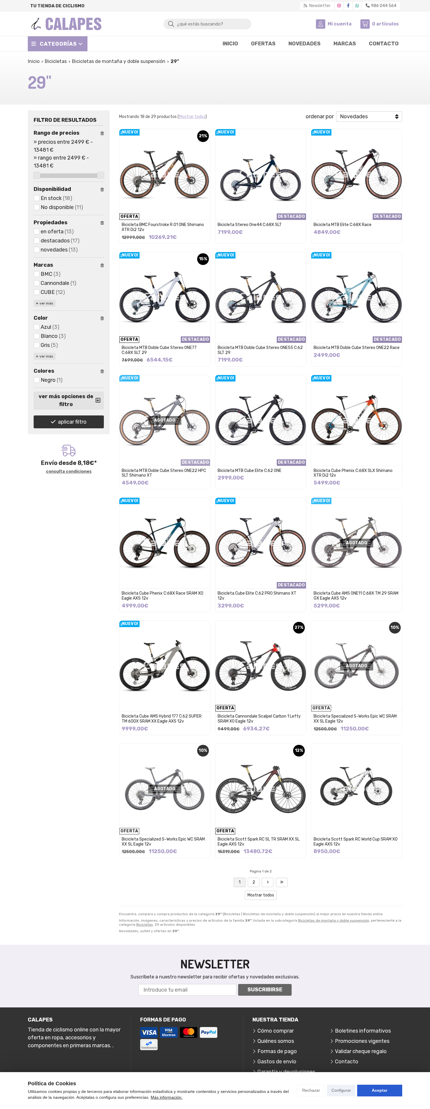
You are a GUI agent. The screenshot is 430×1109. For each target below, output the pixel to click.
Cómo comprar (275, 1031)
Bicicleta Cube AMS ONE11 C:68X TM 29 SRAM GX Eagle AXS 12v (356, 596)
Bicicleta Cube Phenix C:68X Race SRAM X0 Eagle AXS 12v (162, 596)
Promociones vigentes (362, 1041)
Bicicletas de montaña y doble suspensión (333, 920)
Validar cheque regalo (361, 1051)
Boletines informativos (363, 1031)
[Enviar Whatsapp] (357, 5)
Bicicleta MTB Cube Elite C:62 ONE (249, 470)
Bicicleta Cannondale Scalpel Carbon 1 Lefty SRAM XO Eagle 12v (259, 719)
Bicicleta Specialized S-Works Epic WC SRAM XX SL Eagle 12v (355, 719)
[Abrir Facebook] (348, 5)
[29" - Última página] (268, 882)
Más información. (167, 1097)
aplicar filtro (72, 422)
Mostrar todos (192, 116)
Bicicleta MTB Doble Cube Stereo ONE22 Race (357, 347)
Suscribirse (264, 989)
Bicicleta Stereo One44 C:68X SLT (250, 224)
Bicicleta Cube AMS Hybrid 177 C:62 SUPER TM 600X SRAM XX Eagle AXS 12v (162, 719)
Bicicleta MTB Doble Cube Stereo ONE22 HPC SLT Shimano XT (164, 473)
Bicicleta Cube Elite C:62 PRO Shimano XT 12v (257, 596)
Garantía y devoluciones (286, 1072)
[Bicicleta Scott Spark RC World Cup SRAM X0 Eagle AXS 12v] (356, 789)
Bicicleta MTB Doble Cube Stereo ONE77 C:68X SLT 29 (159, 350)
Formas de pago (277, 1051)
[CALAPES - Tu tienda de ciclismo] (66, 24)
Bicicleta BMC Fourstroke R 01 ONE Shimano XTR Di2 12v (163, 227)
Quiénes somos (275, 1041)
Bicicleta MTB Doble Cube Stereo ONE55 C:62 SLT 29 (260, 350)
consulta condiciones (69, 471)
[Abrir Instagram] (339, 5)
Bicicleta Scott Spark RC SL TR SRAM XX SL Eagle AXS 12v (259, 842)
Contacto (346, 1061)
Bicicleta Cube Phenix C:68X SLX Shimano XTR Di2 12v (353, 473)
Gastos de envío (276, 1061)
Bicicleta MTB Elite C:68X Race (342, 224)
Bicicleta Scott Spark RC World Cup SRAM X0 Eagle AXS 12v (356, 842)
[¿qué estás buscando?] (207, 23)
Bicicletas (144, 925)
